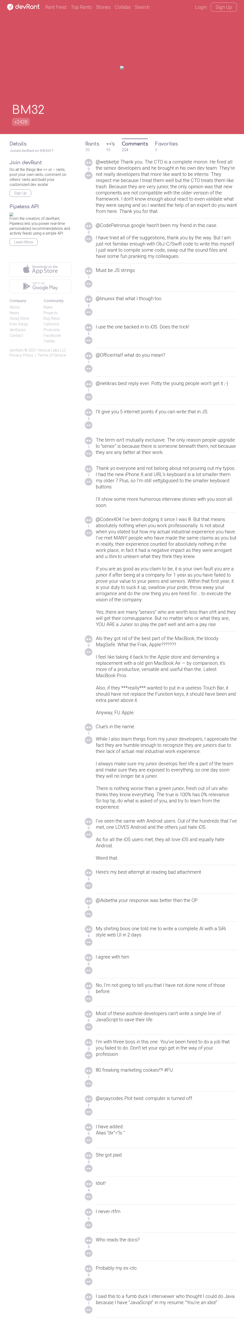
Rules (48, 307)
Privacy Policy (21, 355)
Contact (16, 335)
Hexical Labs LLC (52, 350)
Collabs (123, 7)
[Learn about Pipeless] (11, 213)
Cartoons (51, 324)
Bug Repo (52, 318)
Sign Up (224, 7)
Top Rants (81, 7)
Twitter (49, 341)
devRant (16, 350)
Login (201, 7)
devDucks (18, 330)
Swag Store (19, 318)
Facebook (52, 335)
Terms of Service (52, 355)
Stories (103, 7)
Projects (51, 313)
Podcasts (52, 330)
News (14, 313)
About (15, 307)
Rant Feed (55, 7)
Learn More (23, 242)
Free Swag (19, 324)
